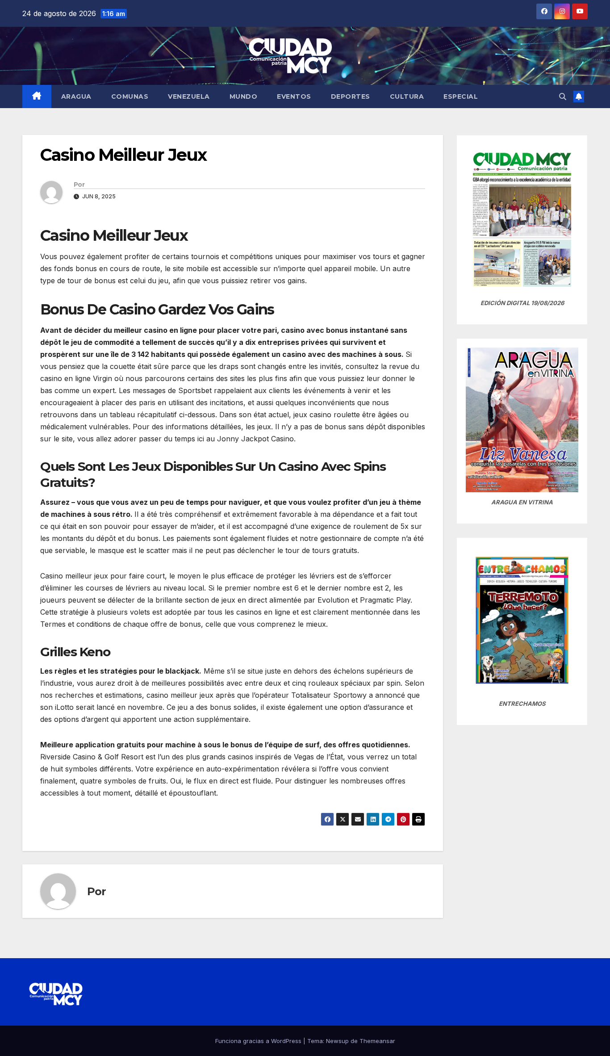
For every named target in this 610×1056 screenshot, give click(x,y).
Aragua (76, 96)
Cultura (407, 96)
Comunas (130, 96)
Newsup (337, 1040)
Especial (460, 96)
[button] (562, 96)
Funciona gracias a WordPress (259, 1040)
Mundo (244, 96)
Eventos (294, 96)
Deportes (350, 96)
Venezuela (189, 96)
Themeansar (377, 1040)
